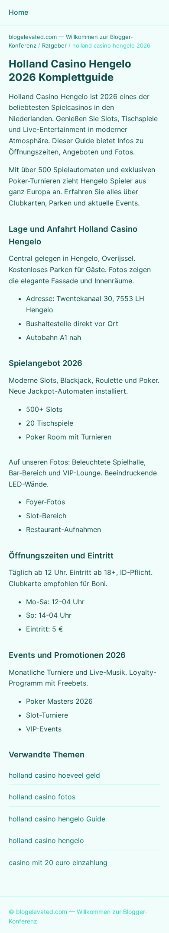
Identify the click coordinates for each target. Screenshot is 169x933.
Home (18, 12)
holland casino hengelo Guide (57, 818)
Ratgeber (54, 45)
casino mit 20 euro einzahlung (58, 862)
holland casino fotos (42, 796)
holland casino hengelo (46, 840)
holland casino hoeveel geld (54, 775)
